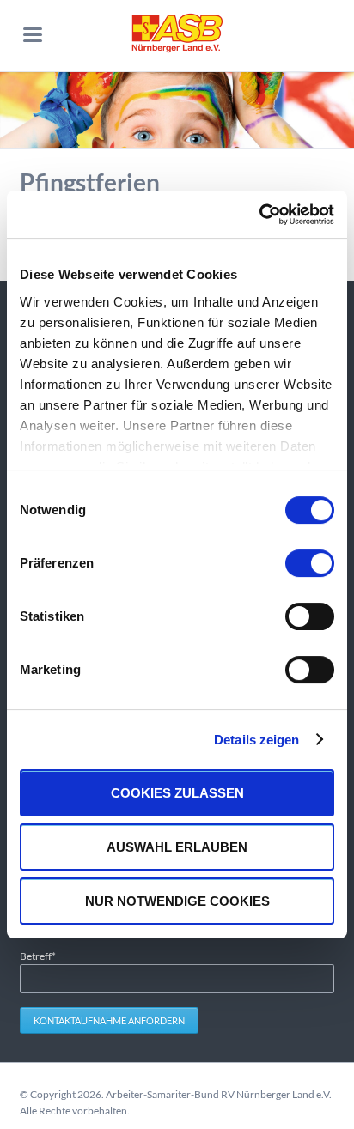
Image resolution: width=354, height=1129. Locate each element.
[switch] (290, 563)
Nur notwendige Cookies (177, 901)
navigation (33, 35)
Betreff (42, 955)
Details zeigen (256, 739)
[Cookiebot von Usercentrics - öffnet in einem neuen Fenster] (259, 214)
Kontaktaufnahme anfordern (109, 1020)
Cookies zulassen (177, 793)
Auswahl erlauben (177, 847)
